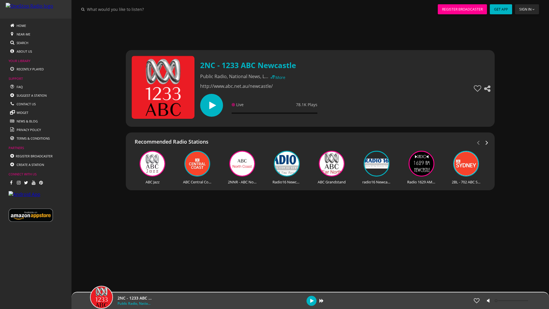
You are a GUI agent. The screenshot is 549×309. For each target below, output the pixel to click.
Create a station (30, 165)
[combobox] (132, 9)
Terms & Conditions (33, 138)
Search (22, 43)
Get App (501, 9)
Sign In (525, 9)
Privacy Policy (28, 130)
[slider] (512, 301)
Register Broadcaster (462, 9)
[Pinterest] (41, 182)
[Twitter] (26, 182)
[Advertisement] (294, 31)
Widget (22, 112)
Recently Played (30, 69)
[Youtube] (33, 182)
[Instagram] (18, 182)
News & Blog (27, 121)
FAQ (19, 87)
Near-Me (23, 34)
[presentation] (487, 142)
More (280, 77)
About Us (24, 51)
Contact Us (26, 104)
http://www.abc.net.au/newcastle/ (236, 86)
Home (21, 25)
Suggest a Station (31, 95)
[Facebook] (11, 182)
